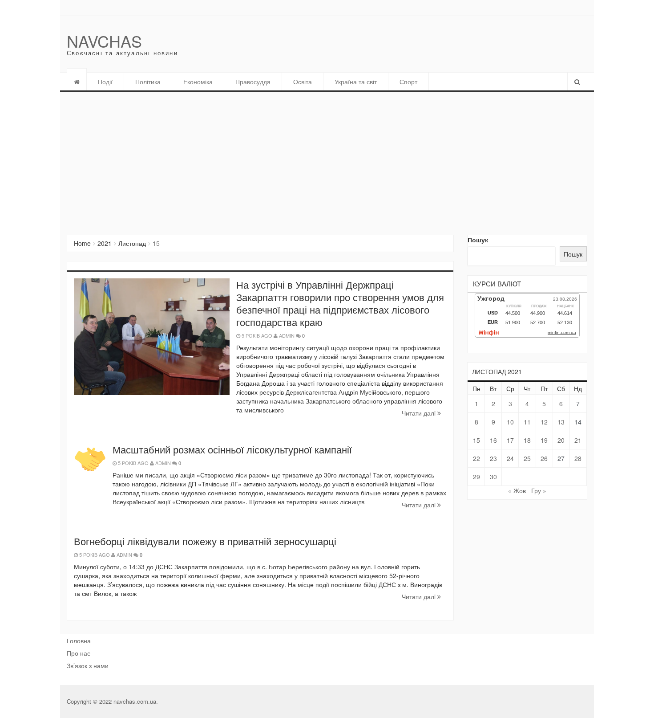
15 (476, 440)
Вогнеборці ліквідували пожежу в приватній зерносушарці (205, 541)
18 (527, 440)
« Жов (517, 490)
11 (527, 421)
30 (493, 476)
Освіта (302, 81)
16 (493, 440)
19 (544, 440)
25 (527, 458)
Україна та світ (356, 81)
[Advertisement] (327, 159)
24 (510, 458)
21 (577, 440)
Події (105, 81)
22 (476, 458)
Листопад (132, 243)
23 (493, 458)
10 (510, 421)
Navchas (104, 40)
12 (544, 421)
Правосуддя (252, 81)
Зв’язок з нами (88, 665)
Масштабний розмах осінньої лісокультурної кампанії (232, 449)
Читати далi (419, 412)
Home (82, 243)
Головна (79, 640)
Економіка (198, 81)
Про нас (78, 653)
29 (476, 476)
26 (544, 458)
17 (510, 440)
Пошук (478, 239)
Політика (148, 81)
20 (561, 440)
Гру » (538, 490)
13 (561, 421)
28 (577, 458)
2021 (104, 243)
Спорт (408, 81)
